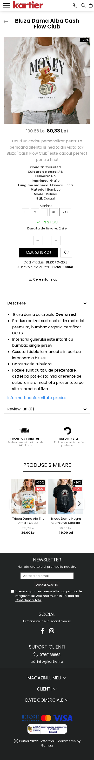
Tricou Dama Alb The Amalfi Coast (28, 521)
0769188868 (49, 654)
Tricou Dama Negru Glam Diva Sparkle (66, 521)
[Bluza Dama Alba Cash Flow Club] (47, 80)
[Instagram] (51, 631)
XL (53, 212)
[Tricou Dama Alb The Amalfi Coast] (28, 496)
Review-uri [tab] (20, 409)
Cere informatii (45, 279)
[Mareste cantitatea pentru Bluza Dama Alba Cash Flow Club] (56, 240)
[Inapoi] (3, 21)
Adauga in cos (39, 252)
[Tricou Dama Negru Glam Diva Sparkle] (65, 496)
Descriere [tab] (16, 303)
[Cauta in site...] (83, 5)
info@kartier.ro (49, 661)
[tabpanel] (47, 80)
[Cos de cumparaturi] (90, 5)
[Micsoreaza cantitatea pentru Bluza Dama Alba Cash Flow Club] (37, 240)
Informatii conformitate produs (36, 398)
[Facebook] (42, 631)
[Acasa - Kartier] (28, 4)
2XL (65, 212)
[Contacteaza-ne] (75, 5)
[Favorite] (66, 252)
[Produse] (6, 5)
